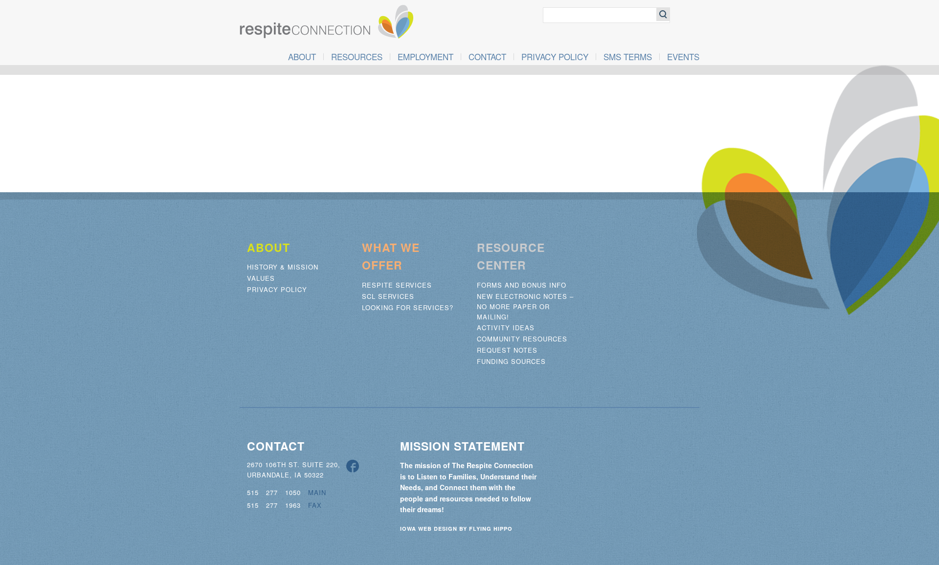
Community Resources (522, 338)
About (302, 56)
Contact (487, 56)
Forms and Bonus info (521, 285)
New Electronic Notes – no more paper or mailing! (525, 306)
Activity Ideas (506, 327)
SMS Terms (628, 56)
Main (317, 492)
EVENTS (683, 56)
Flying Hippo (491, 528)
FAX (315, 505)
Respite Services (397, 285)
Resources (356, 56)
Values (261, 278)
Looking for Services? (407, 307)
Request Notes (507, 350)
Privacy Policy (554, 56)
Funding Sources (511, 361)
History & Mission (282, 266)
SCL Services (388, 296)
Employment (425, 56)
